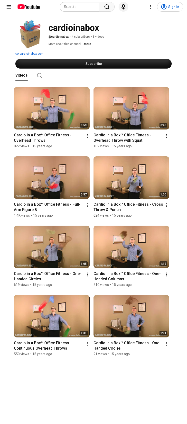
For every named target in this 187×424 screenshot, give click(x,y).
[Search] (107, 7)
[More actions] (87, 136)
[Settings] (150, 7)
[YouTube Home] (29, 7)
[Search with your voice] (123, 7)
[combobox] (81, 7)
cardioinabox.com (31, 53)
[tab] (21, 75)
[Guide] (9, 7)
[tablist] (93, 75)
